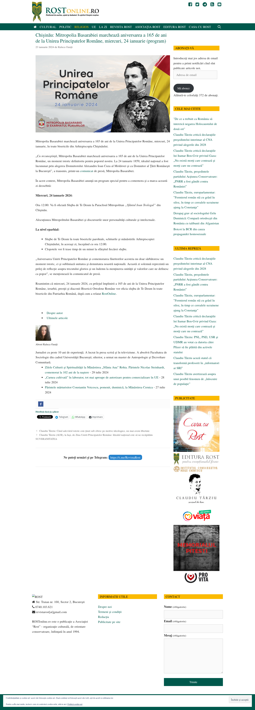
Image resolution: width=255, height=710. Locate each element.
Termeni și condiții (110, 612)
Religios (81, 27)
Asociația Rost (147, 27)
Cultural (48, 27)
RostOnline (109, 293)
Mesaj (175, 635)
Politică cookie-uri (74, 704)
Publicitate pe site (109, 622)
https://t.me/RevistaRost (125, 457)
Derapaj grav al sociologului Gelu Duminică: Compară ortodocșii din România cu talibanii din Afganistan (196, 218)
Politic (65, 27)
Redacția (103, 617)
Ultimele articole (57, 318)
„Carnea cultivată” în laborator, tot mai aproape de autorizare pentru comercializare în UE (101, 377)
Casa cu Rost (200, 27)
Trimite (193, 682)
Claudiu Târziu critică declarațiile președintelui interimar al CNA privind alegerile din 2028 (194, 139)
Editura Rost (174, 27)
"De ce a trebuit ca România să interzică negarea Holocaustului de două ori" (195, 124)
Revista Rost (121, 27)
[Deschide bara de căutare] (219, 26)
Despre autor (54, 313)
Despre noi (105, 607)
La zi (103, 27)
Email (175, 621)
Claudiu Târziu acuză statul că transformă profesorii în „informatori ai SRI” (196, 363)
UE (94, 27)
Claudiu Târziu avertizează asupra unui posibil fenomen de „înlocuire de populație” (195, 379)
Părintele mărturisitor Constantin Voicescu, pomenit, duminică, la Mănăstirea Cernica (99, 387)
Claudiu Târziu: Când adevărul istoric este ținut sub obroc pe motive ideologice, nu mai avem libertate (94, 430)
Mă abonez (183, 88)
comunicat (86, 171)
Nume (175, 606)
